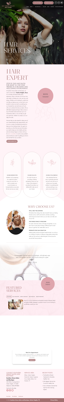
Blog (48, 6)
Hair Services (37, 6)
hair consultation (12, 134)
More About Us (12, 141)
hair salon (34, 354)
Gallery (44, 6)
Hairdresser (20, 396)
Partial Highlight (24, 296)
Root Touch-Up (32, 296)
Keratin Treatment (40, 296)
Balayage (9, 296)
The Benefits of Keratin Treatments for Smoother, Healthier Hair (49, 377)
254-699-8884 (37, 3)
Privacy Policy (54, 400)
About (31, 6)
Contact (52, 6)
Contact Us (32, 360)
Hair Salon (8, 396)
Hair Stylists (14, 396)
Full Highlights (15, 296)
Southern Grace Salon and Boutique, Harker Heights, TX (25, 400)
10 (33, 273)
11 (34, 273)
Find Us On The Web (11, 388)
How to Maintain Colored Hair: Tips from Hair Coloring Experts (50, 387)
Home (27, 6)
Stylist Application (59, 6)
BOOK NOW (48, 3)
